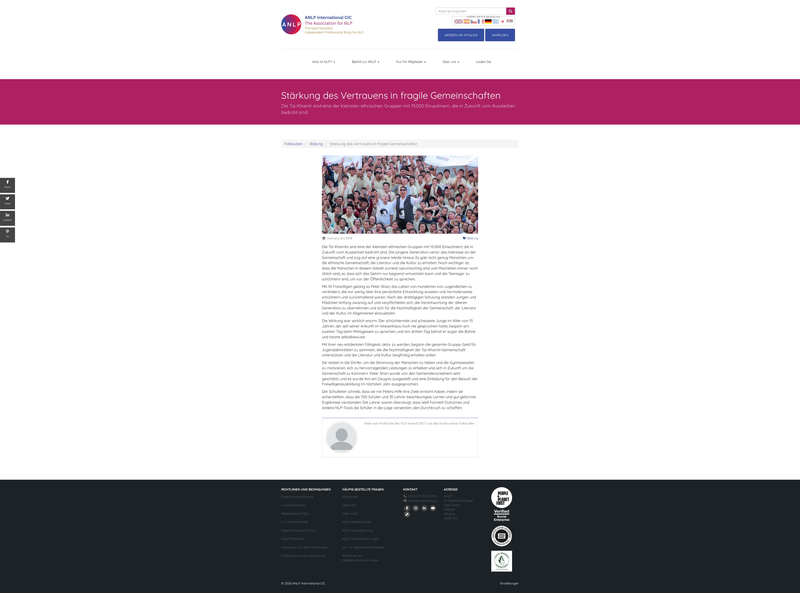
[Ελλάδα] (495, 21)
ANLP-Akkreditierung (357, 530)
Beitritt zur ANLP (364, 62)
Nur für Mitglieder (410, 62)
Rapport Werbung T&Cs (298, 530)
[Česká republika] (474, 21)
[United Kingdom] (458, 21)
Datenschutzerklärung (297, 497)
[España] (467, 21)
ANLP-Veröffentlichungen (360, 539)
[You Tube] (433, 508)
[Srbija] (510, 21)
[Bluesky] (407, 514)
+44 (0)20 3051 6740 (421, 496)
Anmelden (500, 35)
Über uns (449, 62)
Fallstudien (293, 143)
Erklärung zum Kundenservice (303, 556)
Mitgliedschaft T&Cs (295, 514)
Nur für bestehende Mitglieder (363, 547)
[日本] (503, 21)
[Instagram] (416, 508)
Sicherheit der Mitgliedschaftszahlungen (360, 558)
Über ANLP (350, 514)
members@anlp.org (422, 501)
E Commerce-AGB (294, 522)
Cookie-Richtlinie (293, 505)
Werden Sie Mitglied (461, 35)
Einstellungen (509, 583)
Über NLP (349, 505)
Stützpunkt (350, 497)
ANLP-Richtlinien (293, 539)
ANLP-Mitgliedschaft (356, 522)
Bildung (316, 143)
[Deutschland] (488, 21)
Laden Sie (483, 62)
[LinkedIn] (424, 508)
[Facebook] (407, 508)
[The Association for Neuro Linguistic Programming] (322, 24)
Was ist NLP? (322, 62)
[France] (481, 21)
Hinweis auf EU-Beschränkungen (305, 547)
